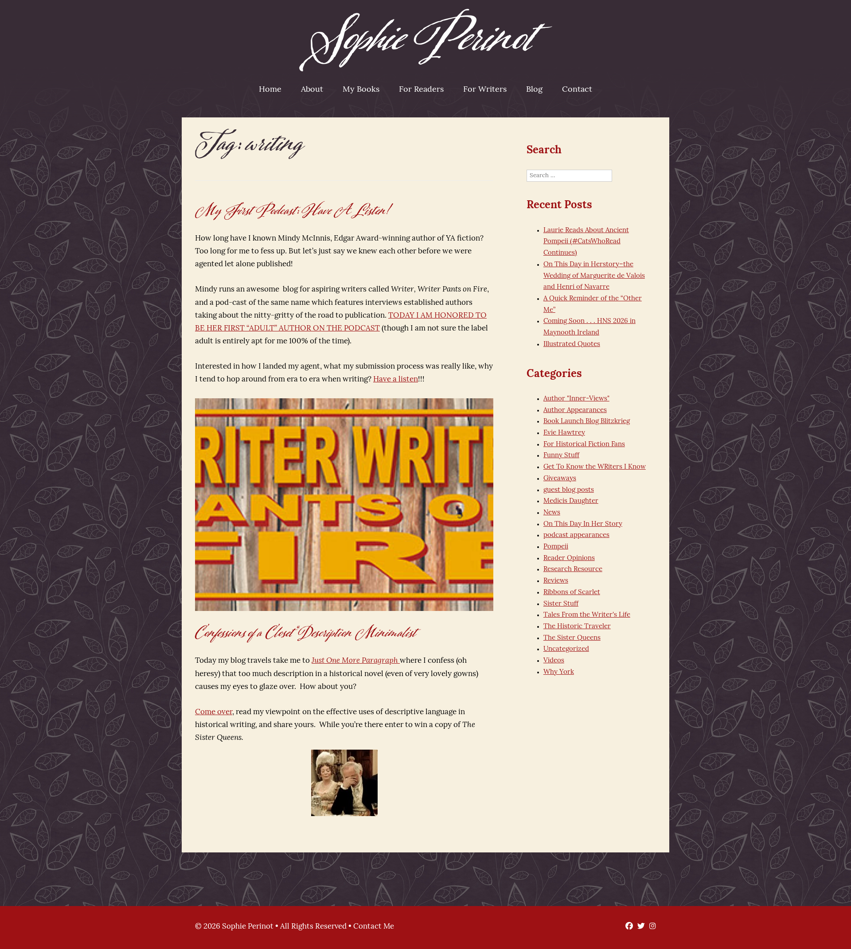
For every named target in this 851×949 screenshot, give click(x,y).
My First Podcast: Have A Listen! (293, 210)
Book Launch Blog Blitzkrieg (586, 421)
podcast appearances (576, 535)
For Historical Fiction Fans (584, 444)
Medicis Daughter (570, 501)
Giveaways (559, 478)
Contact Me (373, 926)
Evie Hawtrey (564, 433)
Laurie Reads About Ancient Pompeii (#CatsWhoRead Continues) (586, 242)
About (312, 90)
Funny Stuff (561, 455)
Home (270, 90)
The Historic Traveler (577, 626)
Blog (534, 90)
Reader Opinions (569, 558)
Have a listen (395, 379)
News (551, 513)
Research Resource (572, 569)
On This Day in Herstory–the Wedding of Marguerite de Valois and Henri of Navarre (594, 276)
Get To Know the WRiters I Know (594, 467)
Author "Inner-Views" (576, 399)
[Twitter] (639, 926)
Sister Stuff (560, 604)
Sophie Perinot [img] (425, 40)
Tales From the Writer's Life (586, 615)
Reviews (555, 581)
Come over (213, 712)
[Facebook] (627, 926)
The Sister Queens (572, 638)
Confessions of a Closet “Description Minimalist (306, 633)
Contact (577, 90)
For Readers (421, 90)
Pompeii (555, 547)
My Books (361, 90)
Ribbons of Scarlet (571, 592)
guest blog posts (568, 490)
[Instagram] (650, 926)
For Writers (485, 90)
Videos (553, 660)
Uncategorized (566, 649)
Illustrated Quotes (571, 344)
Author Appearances (575, 410)
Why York (558, 672)
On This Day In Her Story (582, 524)
